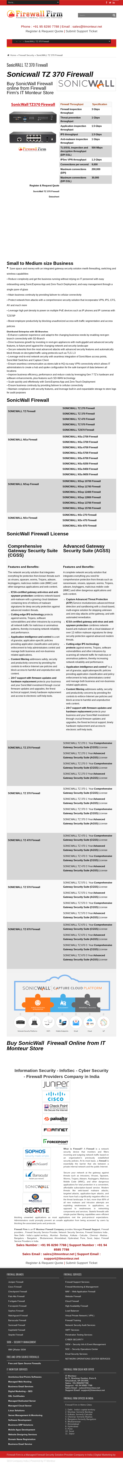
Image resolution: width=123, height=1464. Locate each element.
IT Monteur (49, 1461)
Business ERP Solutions (20, 1425)
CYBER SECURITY (74, 1339)
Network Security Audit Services (80, 1325)
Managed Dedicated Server (22, 1401)
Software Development (19, 1420)
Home (13, 55)
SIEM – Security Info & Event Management (85, 1344)
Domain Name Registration (22, 1439)
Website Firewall (73, 1296)
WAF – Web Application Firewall (80, 1291)
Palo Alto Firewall (16, 1296)
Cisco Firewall (14, 1287)
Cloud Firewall (72, 1301)
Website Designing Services (22, 1434)
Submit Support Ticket (81, 31)
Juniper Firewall (15, 1282)
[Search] (114, 15)
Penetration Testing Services (78, 1335)
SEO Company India (18, 1461)
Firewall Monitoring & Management (81, 1287)
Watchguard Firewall (18, 1315)
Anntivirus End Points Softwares (25, 1377)
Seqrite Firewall (15, 1335)
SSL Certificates (16, 1396)
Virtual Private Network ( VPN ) (79, 1315)
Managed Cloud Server (20, 1405)
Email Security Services (76, 1354)
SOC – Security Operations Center (81, 1349)
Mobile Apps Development (21, 1429)
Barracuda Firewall (17, 1320)
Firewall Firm (14, 1454)
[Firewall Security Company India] (35, 17)
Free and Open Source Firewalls (24, 1363)
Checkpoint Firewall (17, 1291)
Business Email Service (20, 1444)
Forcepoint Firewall (17, 1306)
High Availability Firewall (76, 1306)
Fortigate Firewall (16, 1301)
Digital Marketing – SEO (20, 1391)
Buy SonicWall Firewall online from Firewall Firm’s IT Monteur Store (30, 88)
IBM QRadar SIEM (17, 1349)
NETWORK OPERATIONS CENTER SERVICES (87, 1359)
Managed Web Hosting (20, 1381)
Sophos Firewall (15, 1311)
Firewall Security (26, 55)
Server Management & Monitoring (25, 1415)
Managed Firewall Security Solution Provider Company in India (59, 1454)
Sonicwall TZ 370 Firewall (50, 74)
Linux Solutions (16, 1410)
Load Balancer (72, 1311)
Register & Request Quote (44, 31)
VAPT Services (72, 1330)
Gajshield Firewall (16, 1330)
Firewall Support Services (77, 1282)
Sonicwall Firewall (16, 1325)
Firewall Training (73, 1320)
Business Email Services (20, 1386)
